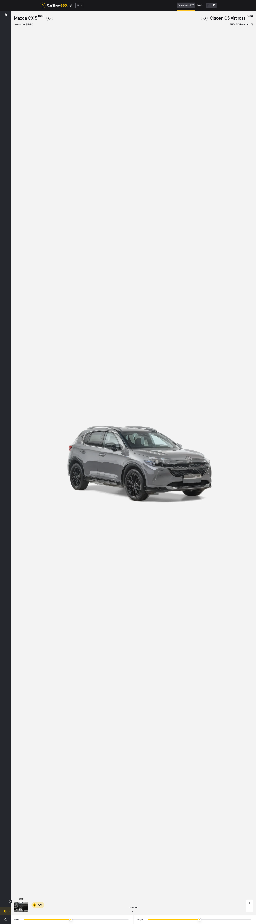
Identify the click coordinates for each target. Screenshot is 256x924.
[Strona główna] (55, 5)
